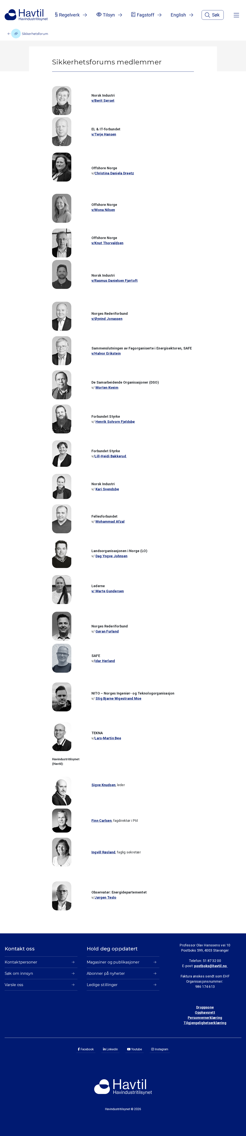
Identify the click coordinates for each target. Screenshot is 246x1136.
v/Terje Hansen (103, 134)
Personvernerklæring (205, 1018)
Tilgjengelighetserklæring (205, 1023)
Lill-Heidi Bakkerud (111, 456)
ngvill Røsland (103, 852)
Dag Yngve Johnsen (111, 556)
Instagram (161, 1049)
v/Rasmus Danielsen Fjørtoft (114, 281)
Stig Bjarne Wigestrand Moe (118, 698)
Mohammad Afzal (110, 522)
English (178, 15)
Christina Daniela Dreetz (114, 173)
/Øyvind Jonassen (107, 319)
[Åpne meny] (236, 14)
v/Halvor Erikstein (106, 353)
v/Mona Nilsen (103, 210)
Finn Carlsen (101, 821)
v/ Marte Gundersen (107, 591)
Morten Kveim (107, 388)
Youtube (136, 1049)
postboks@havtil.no (211, 966)
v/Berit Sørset (102, 101)
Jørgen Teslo (105, 897)
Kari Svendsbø (107, 489)
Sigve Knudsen (103, 785)
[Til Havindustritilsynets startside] (26, 15)
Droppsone (205, 1007)
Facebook (87, 1049)
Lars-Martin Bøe (108, 738)
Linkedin (112, 1049)
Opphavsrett (205, 1012)
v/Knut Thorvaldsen (107, 243)
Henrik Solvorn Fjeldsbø (115, 422)
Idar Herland (105, 661)
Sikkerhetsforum (34, 34)
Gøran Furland (107, 631)
